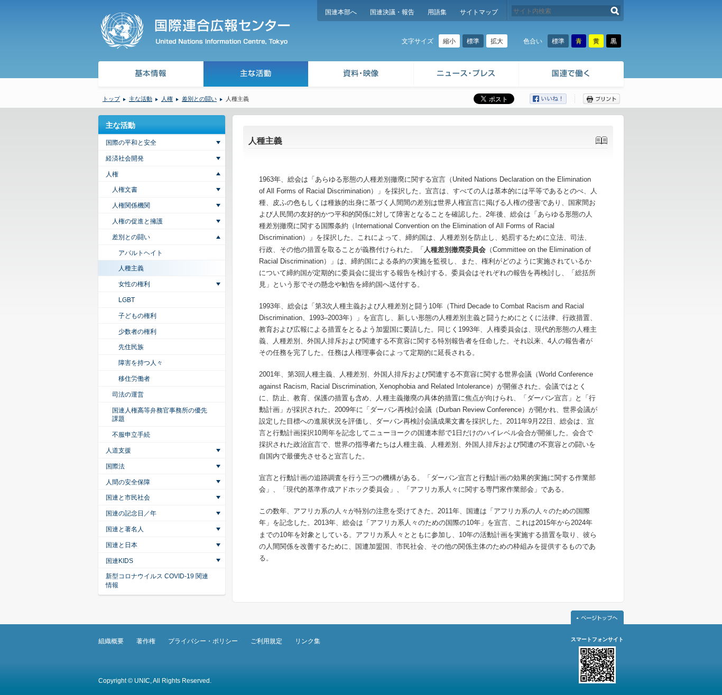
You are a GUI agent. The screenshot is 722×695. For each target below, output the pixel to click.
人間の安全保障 (128, 482)
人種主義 (131, 268)
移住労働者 (134, 378)
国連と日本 (121, 545)
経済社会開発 (125, 158)
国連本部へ (341, 12)
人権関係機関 (131, 205)
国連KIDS (119, 561)
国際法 (115, 466)
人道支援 (118, 450)
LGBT (126, 300)
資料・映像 (361, 75)
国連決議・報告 (392, 12)
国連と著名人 (125, 529)
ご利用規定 (266, 641)
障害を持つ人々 (140, 363)
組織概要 (111, 641)
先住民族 (131, 347)
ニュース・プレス (466, 75)
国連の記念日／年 (131, 513)
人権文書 (124, 189)
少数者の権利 (137, 331)
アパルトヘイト (140, 253)
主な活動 (256, 75)
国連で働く (572, 75)
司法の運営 (128, 394)
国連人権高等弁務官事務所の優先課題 (159, 415)
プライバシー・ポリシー (203, 641)
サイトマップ (479, 12)
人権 (167, 99)
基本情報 (150, 75)
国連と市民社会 (128, 497)
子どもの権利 (137, 316)
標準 (473, 41)
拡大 (496, 41)
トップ (111, 99)
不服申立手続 (131, 434)
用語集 (437, 12)
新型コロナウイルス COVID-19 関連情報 (157, 580)
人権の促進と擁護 (137, 221)
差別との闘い (199, 99)
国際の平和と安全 (131, 142)
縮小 (449, 41)
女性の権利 (134, 284)
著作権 (145, 641)
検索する (615, 10)
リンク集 (307, 641)
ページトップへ (597, 617)
